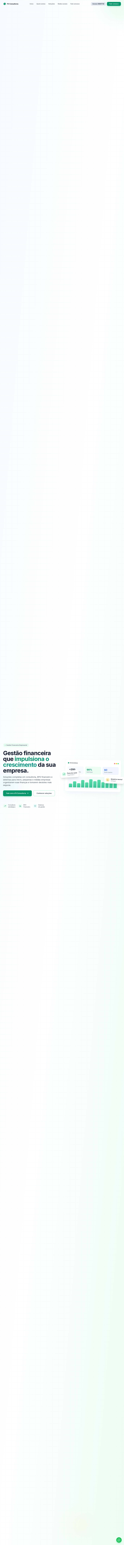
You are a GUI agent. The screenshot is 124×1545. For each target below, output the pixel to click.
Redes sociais (62, 4)
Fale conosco (75, 4)
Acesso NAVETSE (98, 4)
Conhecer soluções (44, 793)
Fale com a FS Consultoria (16, 793)
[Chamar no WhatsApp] (119, 1540)
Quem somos (41, 4)
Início (31, 4)
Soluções (51, 4)
